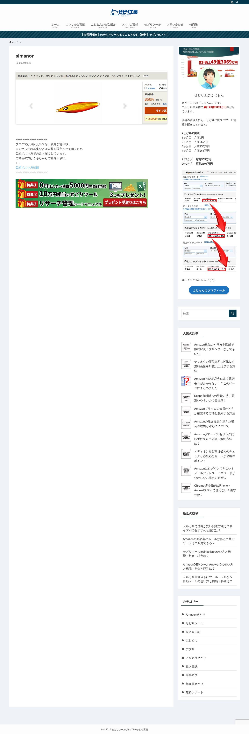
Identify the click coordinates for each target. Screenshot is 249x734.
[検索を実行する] (233, 313)
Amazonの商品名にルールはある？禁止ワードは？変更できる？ (208, 541)
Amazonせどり (195, 614)
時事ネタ (191, 675)
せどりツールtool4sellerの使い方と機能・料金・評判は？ (207, 553)
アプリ (190, 649)
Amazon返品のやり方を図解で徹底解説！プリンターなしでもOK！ (214, 349)
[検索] (237, 2)
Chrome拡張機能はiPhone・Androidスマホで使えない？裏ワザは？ (215, 490)
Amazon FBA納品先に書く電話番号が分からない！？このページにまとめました (214, 383)
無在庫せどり (194, 684)
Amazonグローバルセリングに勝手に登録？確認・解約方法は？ (214, 438)
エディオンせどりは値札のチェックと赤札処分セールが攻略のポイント (214, 456)
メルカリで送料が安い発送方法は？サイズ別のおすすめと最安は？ (207, 528)
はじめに (191, 640)
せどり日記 (193, 632)
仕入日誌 (191, 666)
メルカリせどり (196, 657)
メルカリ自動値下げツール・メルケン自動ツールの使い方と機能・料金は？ (207, 579)
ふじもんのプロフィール (209, 290)
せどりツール (194, 623)
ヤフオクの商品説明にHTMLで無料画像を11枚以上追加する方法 (214, 366)
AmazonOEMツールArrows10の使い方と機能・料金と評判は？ (208, 566)
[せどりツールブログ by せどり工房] (124, 13)
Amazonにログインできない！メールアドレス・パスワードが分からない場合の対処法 (214, 473)
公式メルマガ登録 (27, 167)
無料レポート (194, 692)
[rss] (232, 2)
